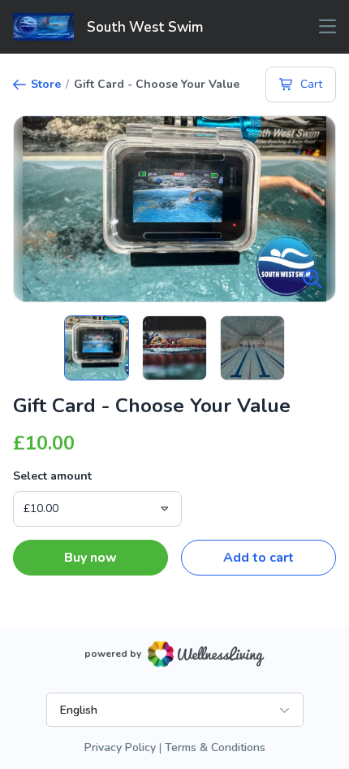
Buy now (90, 558)
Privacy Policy (120, 747)
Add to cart (258, 558)
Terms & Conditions (215, 747)
